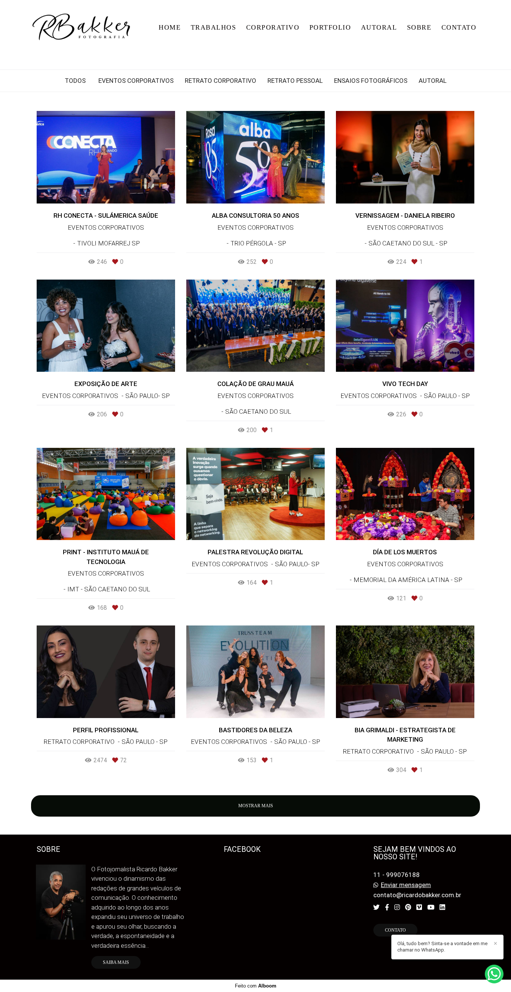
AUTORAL (379, 27)
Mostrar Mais (255, 805)
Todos (75, 81)
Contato (395, 930)
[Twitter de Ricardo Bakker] (376, 907)
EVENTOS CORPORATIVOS (136, 81)
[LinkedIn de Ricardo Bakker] (442, 907)
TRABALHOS (213, 27)
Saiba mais (116, 962)
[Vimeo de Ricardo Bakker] (419, 907)
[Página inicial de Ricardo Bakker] (84, 27)
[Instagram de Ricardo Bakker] (397, 907)
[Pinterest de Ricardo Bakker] (408, 907)
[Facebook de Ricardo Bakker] (387, 907)
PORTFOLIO (330, 27)
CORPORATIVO (273, 27)
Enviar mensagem (406, 885)
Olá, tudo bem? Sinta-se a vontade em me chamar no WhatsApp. (442, 947)
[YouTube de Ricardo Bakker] (430, 907)
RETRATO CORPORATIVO (220, 81)
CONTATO (459, 27)
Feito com (255, 986)
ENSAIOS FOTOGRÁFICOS (370, 81)
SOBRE (419, 27)
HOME (170, 27)
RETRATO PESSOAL (295, 81)
